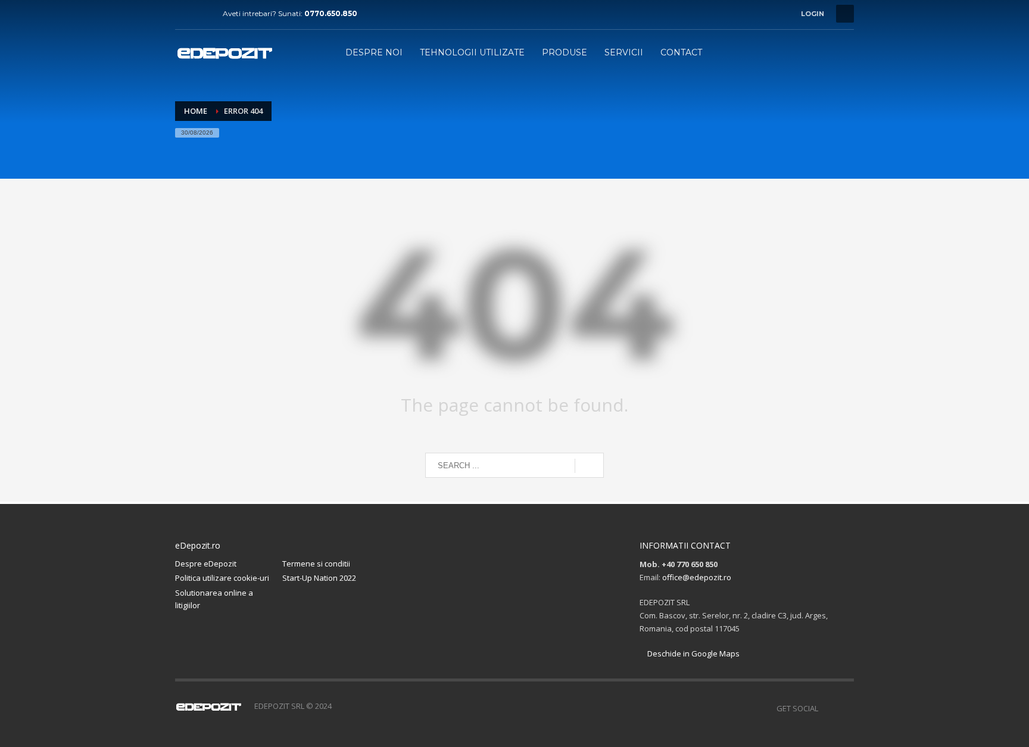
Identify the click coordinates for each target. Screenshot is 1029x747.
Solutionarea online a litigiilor (214, 599)
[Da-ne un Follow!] (202, 14)
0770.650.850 (330, 13)
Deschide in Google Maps (693, 653)
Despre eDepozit (205, 563)
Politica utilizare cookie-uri (222, 577)
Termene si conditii (316, 563)
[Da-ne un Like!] (184, 14)
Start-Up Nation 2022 (319, 577)
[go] (589, 465)
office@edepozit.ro (696, 577)
